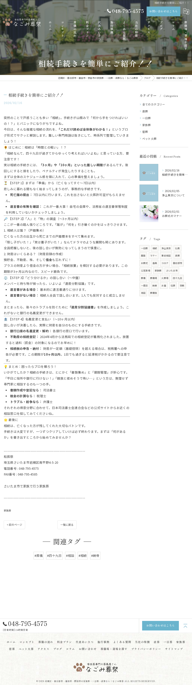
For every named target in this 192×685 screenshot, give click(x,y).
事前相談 (166, 255)
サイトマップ (174, 649)
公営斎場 (145, 270)
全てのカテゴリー (153, 104)
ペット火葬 (149, 139)
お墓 (163, 285)
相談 (143, 292)
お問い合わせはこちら (163, 11)
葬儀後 (153, 292)
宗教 (182, 285)
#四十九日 (54, 555)
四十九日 (177, 278)
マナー (153, 255)
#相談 (70, 555)
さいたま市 (172, 270)
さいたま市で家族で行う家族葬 (26, 486)
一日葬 (146, 118)
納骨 (154, 285)
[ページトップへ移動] (185, 626)
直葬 (145, 111)
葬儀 (143, 278)
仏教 (177, 248)
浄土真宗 (166, 248)
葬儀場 (153, 278)
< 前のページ (14, 524)
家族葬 (7, 510)
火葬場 (164, 278)
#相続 (83, 555)
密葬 (145, 132)
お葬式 (144, 263)
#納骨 (95, 555)
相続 (154, 248)
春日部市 (177, 263)
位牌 (173, 285)
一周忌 (144, 285)
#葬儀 (38, 555)
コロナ (164, 263)
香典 (154, 263)
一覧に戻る (67, 524)
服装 (143, 255)
